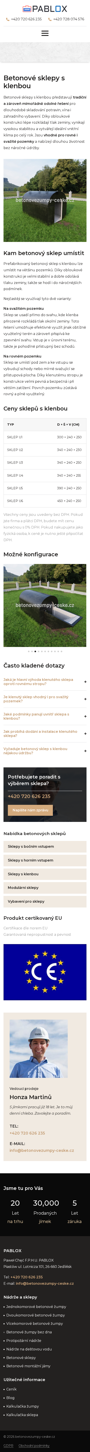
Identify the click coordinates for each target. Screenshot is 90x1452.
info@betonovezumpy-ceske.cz (42, 1150)
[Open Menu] (45, 33)
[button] (28, 651)
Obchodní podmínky (34, 1446)
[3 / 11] (44, 605)
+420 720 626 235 (26, 19)
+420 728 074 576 (68, 19)
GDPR (8, 1446)
